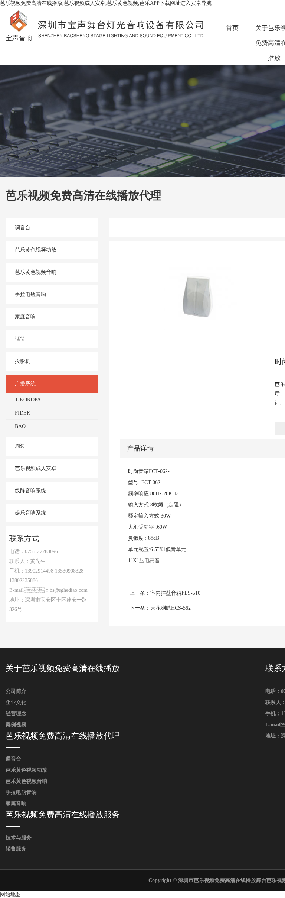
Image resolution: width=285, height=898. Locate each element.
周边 (20, 446)
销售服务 (16, 849)
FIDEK (22, 413)
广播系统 (25, 383)
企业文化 (16, 702)
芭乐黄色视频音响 (35, 272)
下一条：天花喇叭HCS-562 (160, 608)
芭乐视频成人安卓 (35, 468)
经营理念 (16, 713)
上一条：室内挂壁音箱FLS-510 (165, 593)
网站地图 (10, 894)
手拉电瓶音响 (30, 294)
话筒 (20, 339)
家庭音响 (25, 317)
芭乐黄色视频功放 (35, 250)
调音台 (22, 227)
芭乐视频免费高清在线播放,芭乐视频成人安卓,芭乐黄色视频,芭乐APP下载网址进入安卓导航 (106, 3)
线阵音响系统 (30, 490)
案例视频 (16, 724)
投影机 (22, 361)
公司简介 (16, 691)
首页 (232, 28)
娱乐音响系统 (30, 513)
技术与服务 (19, 837)
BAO (20, 426)
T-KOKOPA (28, 399)
